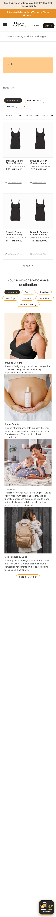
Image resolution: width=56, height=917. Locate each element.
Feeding (28, 292)
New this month (34, 100)
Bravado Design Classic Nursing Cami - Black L (38, 163)
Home (6, 87)
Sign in (35, 25)
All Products (13, 100)
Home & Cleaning (28, 304)
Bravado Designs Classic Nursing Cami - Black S (39, 234)
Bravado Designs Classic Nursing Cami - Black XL (14, 163)
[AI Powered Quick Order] (46, 907)
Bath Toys (10, 298)
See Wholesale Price (15, 183)
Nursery (27, 298)
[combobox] (28, 36)
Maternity (12, 292)
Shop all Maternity (28, 576)
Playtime (44, 292)
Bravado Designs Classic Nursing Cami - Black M (14, 234)
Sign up (48, 25)
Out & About (45, 298)
